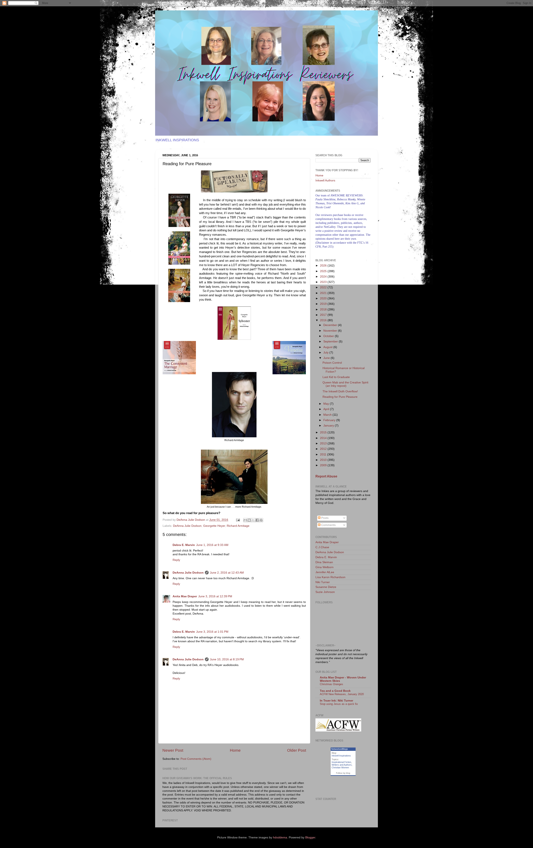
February (329, 420)
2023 (324, 282)
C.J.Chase (322, 547)
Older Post (296, 750)
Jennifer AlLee (324, 572)
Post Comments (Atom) (196, 758)
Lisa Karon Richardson (330, 577)
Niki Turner (322, 582)
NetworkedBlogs (339, 749)
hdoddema (280, 837)
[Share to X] (253, 520)
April (326, 409)
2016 (324, 320)
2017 (324, 314)
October (329, 336)
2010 (324, 459)
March (328, 414)
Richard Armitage (238, 525)
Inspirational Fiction (341, 762)
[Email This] (245, 520)
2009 (324, 465)
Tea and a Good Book (335, 690)
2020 (324, 298)
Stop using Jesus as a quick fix (339, 703)
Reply (176, 560)
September (331, 341)
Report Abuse (326, 476)
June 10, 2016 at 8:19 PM (227, 659)
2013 (324, 443)
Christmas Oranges (331, 684)
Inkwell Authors (325, 180)
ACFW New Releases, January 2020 (342, 694)
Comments (328, 525)
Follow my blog (343, 773)
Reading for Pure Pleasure (340, 396)
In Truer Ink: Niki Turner (336, 700)
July (326, 352)
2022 (324, 287)
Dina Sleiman (324, 562)
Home (235, 750)
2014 (324, 438)
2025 (324, 271)
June (327, 358)
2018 (324, 309)
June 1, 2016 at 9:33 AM (212, 545)
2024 (324, 276)
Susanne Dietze (325, 587)
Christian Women (340, 767)
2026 (324, 265)
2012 (324, 448)
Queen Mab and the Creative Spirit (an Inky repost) (345, 384)
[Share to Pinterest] (261, 520)
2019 (324, 303)
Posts (324, 517)
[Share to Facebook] (257, 520)
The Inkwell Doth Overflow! (340, 391)
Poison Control (332, 362)
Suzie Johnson (325, 592)
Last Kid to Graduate (336, 377)
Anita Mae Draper (185, 596)
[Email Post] (238, 519)
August (328, 347)
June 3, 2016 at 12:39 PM (215, 596)
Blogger (310, 837)
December (330, 325)
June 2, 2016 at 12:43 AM (227, 572)
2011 (323, 454)
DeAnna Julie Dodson (187, 525)
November (330, 330)
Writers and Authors (342, 765)
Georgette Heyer (214, 525)
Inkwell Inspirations (341, 755)
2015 (324, 432)
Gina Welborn (324, 567)
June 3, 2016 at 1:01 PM (212, 631)
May (326, 403)
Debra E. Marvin (184, 545)
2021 (324, 293)
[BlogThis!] (249, 520)
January (329, 425)
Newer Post (172, 750)
